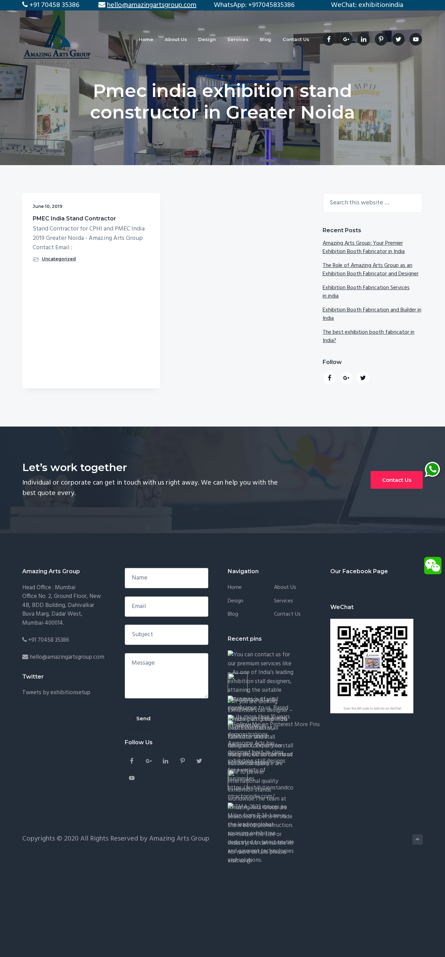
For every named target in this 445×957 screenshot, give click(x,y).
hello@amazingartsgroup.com (67, 657)
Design (235, 601)
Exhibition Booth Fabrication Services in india (366, 292)
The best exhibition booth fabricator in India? (368, 336)
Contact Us (396, 480)
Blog (233, 614)
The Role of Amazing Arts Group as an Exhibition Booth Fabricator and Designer (371, 269)
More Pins (307, 724)
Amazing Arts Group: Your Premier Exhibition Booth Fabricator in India (364, 247)
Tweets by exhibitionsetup (56, 692)
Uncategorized (59, 258)
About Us (285, 587)
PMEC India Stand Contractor (74, 218)
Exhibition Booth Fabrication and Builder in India (372, 314)
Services (283, 601)
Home (235, 587)
